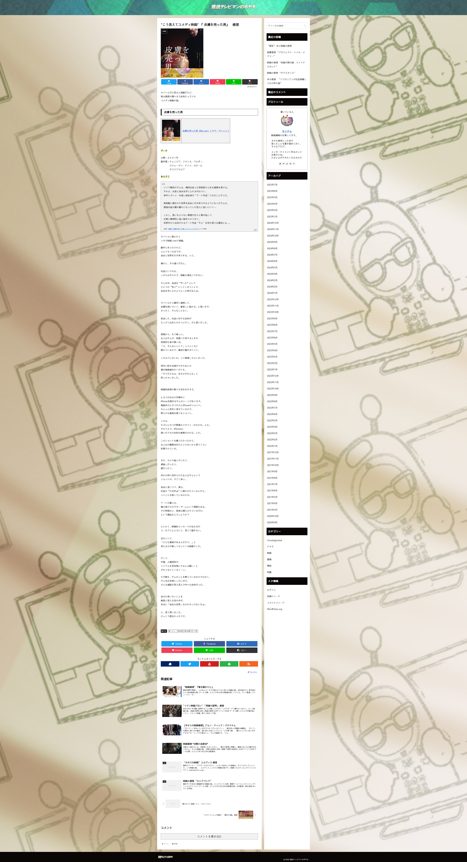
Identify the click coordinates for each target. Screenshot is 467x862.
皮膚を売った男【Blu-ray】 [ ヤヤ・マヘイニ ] (206, 130)
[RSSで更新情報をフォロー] (248, 664)
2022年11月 (273, 382)
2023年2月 (272, 363)
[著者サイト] (170, 664)
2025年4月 (272, 203)
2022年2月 (272, 439)
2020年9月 (272, 522)
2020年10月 (273, 516)
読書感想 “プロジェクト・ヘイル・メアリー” (286, 54)
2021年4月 (272, 503)
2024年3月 (272, 280)
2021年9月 (272, 471)
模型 (269, 565)
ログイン (271, 589)
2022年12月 (273, 375)
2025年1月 (272, 216)
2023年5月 (272, 343)
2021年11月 (273, 458)
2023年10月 (273, 312)
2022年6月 (272, 414)
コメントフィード (276, 602)
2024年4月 (272, 273)
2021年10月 (273, 465)
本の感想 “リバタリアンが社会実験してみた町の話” (286, 81)
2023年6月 (272, 337)
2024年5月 (272, 267)
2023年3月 (272, 356)
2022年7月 (272, 407)
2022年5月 (272, 420)
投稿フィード (273, 596)
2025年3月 (272, 210)
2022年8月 (272, 401)
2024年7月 (272, 254)
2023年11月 (273, 305)
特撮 (269, 572)
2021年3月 (272, 509)
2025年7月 (272, 184)
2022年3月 (272, 433)
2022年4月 (272, 426)
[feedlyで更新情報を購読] (229, 664)
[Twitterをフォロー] (189, 664)
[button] (305, 25)
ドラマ (270, 546)
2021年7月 (272, 484)
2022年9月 (272, 395)
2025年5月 (272, 197)
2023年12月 (273, 299)
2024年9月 (272, 241)
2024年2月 (272, 286)
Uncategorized (274, 540)
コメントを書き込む (209, 836)
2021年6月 (272, 490)
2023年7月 (272, 331)
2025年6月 (272, 190)
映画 (164, 631)
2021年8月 (272, 477)
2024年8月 (272, 248)
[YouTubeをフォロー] (209, 664)
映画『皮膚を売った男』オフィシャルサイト (184, 229)
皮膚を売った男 (191, 631)
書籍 (269, 559)
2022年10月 (273, 388)
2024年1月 (272, 292)
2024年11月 (273, 229)
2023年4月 (272, 350)
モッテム (287, 131)
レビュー (173, 631)
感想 (181, 631)
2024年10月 (273, 235)
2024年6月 (272, 261)
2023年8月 (272, 324)
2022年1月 (272, 445)
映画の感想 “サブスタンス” (281, 72)
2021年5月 (272, 496)
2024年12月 (273, 222)
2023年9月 (272, 318)
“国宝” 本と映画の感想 (279, 45)
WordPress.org (274, 609)
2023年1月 (272, 369)
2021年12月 (273, 452)
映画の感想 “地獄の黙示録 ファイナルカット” (286, 64)
